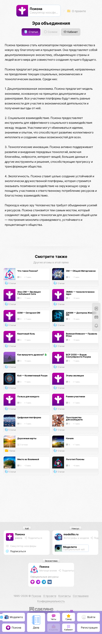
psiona (18, 537)
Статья (33, 32)
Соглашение (80, 596)
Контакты (64, 596)
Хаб (27, 528)
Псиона (20, 534)
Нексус (75, 528)
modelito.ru (71, 534)
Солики (52, 32)
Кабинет (72, 32)
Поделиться (34, 537)
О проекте (78, 11)
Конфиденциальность (51, 601)
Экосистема (51, 561)
